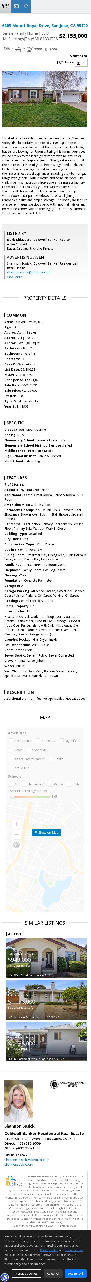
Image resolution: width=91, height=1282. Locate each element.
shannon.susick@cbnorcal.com (29, 272)
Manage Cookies (26, 1273)
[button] (5, 1277)
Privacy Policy (49, 1250)
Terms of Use (74, 1250)
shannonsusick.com (18, 1164)
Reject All (53, 1273)
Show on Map (48, 832)
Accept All (75, 1273)
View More (14, 277)
